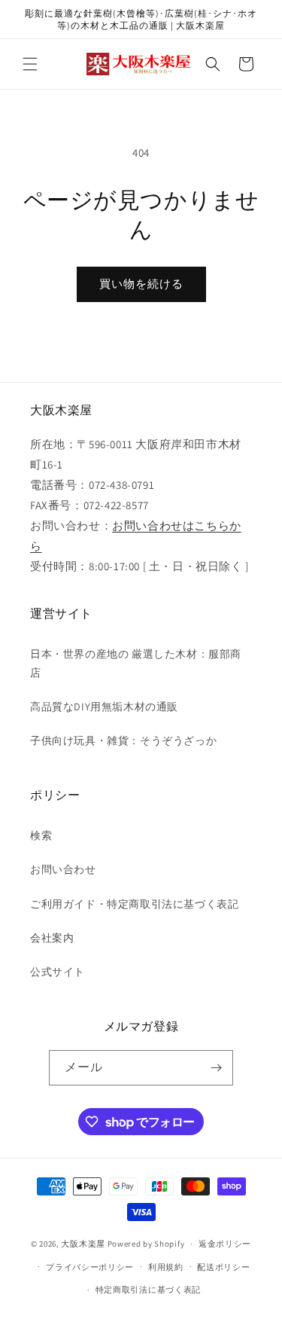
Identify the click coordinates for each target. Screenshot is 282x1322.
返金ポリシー (225, 1243)
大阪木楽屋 (83, 1243)
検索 (41, 835)
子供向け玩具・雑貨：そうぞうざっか (123, 740)
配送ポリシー (223, 1267)
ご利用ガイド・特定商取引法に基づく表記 (134, 904)
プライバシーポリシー (90, 1267)
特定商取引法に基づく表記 (148, 1289)
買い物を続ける (141, 283)
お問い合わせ (63, 869)
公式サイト (57, 972)
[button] (30, 64)
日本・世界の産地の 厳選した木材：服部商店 (135, 663)
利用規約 (165, 1267)
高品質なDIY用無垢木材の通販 (104, 706)
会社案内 (52, 938)
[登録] (215, 1067)
